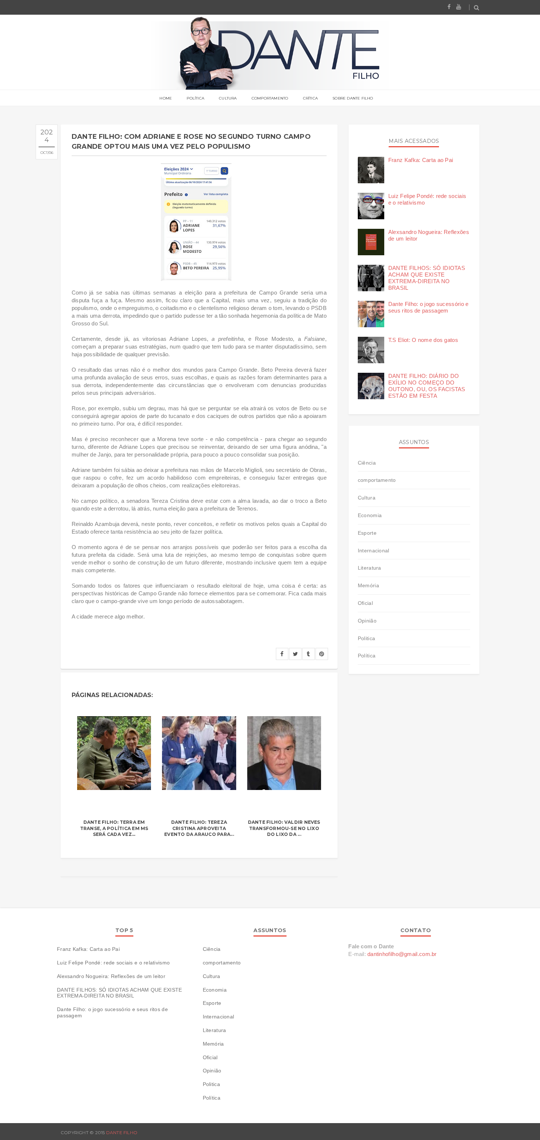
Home (165, 98)
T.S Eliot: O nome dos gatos (423, 340)
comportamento (377, 480)
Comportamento (270, 98)
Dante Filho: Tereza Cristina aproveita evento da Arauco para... (199, 828)
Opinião (367, 621)
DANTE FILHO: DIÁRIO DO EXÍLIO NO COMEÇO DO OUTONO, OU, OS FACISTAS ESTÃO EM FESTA (426, 386)
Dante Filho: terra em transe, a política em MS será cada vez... (114, 828)
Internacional (373, 550)
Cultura (228, 98)
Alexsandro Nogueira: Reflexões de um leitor (111, 976)
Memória (368, 585)
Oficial (365, 603)
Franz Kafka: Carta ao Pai (420, 160)
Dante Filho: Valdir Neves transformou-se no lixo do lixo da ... (284, 828)
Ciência (367, 463)
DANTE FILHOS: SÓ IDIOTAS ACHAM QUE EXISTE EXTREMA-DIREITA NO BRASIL (426, 278)
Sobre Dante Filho (352, 98)
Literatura (369, 568)
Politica (366, 638)
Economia (370, 515)
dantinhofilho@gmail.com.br (402, 954)
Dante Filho (122, 1132)
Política (195, 98)
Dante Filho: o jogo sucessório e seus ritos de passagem (428, 307)
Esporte (367, 533)
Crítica (310, 98)
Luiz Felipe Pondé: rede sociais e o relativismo (113, 963)
